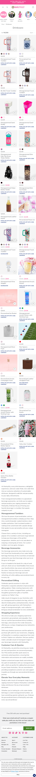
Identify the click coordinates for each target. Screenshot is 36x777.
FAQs (24, 746)
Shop (2, 24)
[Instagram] (10, 733)
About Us (3, 740)
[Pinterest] (23, 733)
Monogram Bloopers (16, 749)
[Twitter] (20, 733)
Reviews (3, 742)
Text (27, 744)
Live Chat (25, 740)
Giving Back (4, 751)
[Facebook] (13, 733)
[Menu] (3, 7)
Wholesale (14, 751)
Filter (6, 33)
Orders (13, 744)
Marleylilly (20, 759)
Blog (2, 746)
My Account (14, 742)
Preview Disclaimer (5, 749)
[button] (32, 33)
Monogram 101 (4, 744)
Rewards (14, 746)
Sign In (13, 740)
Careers (25, 751)
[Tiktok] (16, 733)
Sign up (29, 728)
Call (24, 744)
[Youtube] (26, 733)
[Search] (7, 7)
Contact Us (25, 742)
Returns (25, 749)
